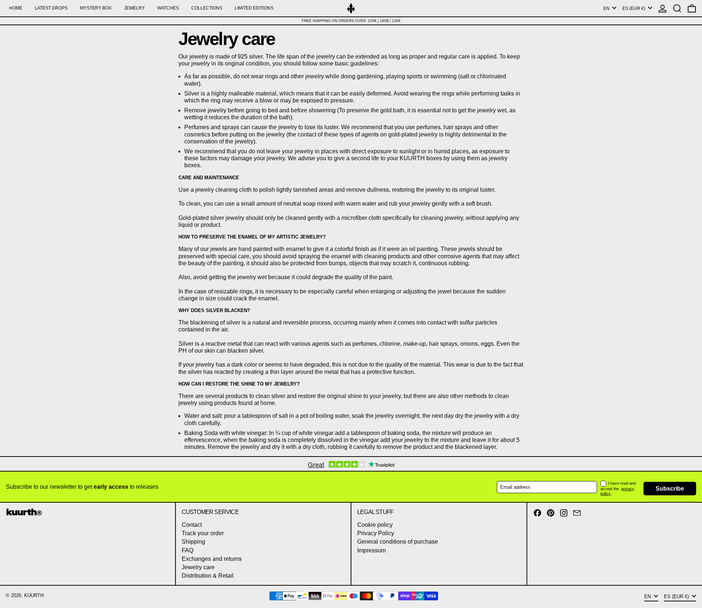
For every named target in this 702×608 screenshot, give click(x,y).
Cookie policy (375, 525)
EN (607, 8)
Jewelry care (198, 567)
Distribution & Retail (208, 576)
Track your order (203, 533)
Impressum (371, 550)
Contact (192, 525)
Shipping (193, 541)
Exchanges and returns (212, 559)
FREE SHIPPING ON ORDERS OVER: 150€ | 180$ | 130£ (351, 21)
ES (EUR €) (634, 8)
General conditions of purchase (397, 541)
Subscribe (670, 488)
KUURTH (34, 595)
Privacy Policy (375, 533)
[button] (677, 8)
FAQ (187, 550)
